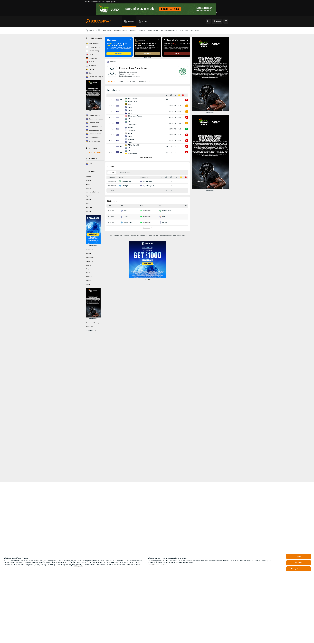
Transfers (131, 82)
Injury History (144, 82)
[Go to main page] (100, 21)
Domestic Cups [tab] (124, 173)
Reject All (298, 563)
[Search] (208, 21)
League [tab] (111, 173)
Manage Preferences (298, 569)
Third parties (78, 566)
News (121, 82)
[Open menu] (225, 21)
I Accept (299, 556)
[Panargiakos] (183, 71)
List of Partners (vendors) (157, 565)
